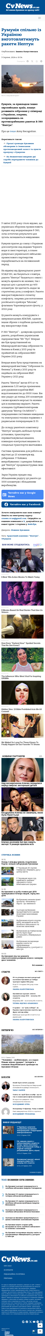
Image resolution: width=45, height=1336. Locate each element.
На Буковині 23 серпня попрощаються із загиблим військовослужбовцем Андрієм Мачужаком (22, 1203)
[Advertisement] (22, 196)
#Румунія (6, 539)
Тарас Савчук (19, 1090)
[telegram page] (37, 1322)
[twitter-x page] (30, 1322)
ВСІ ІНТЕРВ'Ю (38, 1029)
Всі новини (38, 965)
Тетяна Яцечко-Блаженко (25, 1003)
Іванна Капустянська (27, 51)
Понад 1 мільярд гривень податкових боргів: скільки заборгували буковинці (19, 863)
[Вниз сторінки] (40, 1331)
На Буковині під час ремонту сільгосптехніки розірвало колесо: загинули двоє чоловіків (22, 958)
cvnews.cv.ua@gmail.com (13, 518)
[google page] (23, 1322)
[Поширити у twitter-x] (32, 61)
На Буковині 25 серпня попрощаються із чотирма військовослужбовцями (22, 1195)
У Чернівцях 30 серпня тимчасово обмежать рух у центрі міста (28, 870)
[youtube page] (34, 1322)
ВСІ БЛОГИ (39, 1077)
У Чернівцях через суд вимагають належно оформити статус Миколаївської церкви (26, 881)
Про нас (8, 1266)
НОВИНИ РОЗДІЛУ (36, 1172)
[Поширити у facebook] (27, 61)
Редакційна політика (14, 1274)
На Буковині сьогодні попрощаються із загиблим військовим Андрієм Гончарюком (23, 1187)
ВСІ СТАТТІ (39, 971)
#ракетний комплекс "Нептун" (23, 536)
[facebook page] (27, 1322)
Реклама (8, 1278)
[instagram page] (41, 1322)
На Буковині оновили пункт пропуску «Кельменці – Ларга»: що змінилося (28, 902)
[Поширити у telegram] (41, 61)
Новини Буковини (20, 530)
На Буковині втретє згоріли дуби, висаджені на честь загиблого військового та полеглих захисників (28, 923)
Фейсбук (32, 524)
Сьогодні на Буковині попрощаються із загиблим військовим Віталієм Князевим (22, 1211)
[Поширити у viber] (37, 61)
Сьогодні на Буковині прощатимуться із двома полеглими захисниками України (27, 913)
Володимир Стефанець (24, 1114)
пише (13, 131)
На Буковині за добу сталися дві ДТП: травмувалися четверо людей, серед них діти (20, 894)
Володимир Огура (21, 1104)
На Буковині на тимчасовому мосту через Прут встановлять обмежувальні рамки (29, 934)
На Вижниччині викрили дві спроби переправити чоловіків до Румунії (20, 160)
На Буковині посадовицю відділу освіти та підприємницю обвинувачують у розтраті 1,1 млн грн (29, 945)
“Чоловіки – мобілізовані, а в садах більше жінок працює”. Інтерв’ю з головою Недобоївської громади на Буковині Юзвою (19, 1063)
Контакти (8, 1270)
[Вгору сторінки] (40, 1325)
